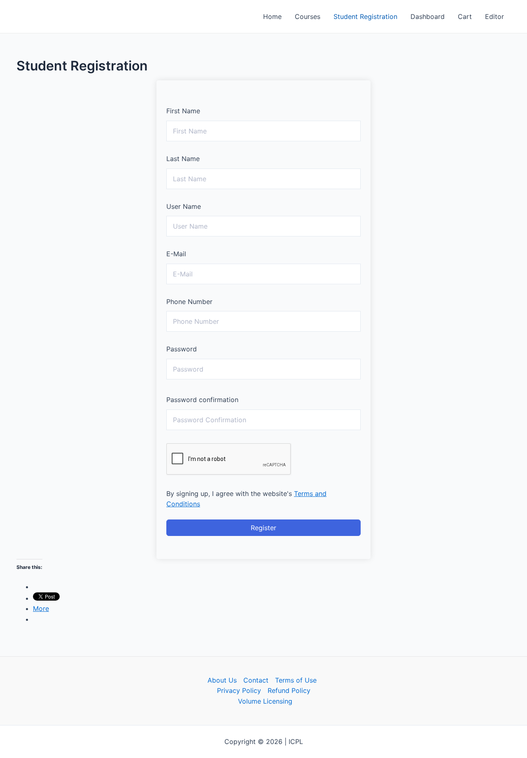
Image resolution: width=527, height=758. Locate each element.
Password (181, 349)
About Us (222, 680)
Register (263, 528)
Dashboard (427, 16)
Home (272, 16)
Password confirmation (202, 399)
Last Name (183, 158)
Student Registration (365, 16)
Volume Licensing (265, 701)
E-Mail (176, 254)
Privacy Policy (239, 690)
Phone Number (189, 301)
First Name (183, 111)
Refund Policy (289, 690)
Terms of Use (296, 680)
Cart (465, 16)
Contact (255, 680)
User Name (183, 206)
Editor (494, 16)
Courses (307, 16)
